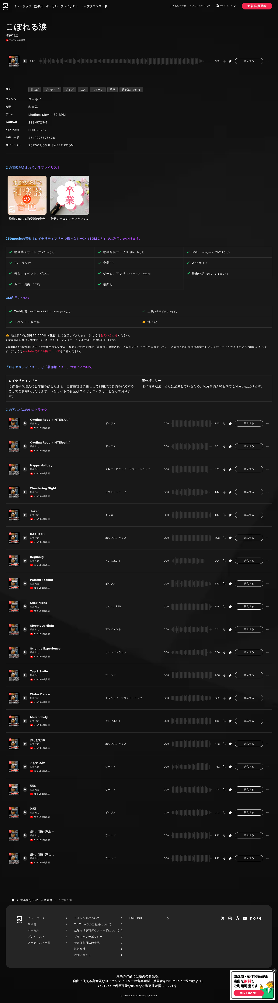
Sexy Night (38, 602)
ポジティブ (52, 89)
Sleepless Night (42, 625)
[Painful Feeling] (14, 583)
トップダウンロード (94, 6)
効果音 (38, 6)
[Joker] (14, 515)
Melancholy (39, 717)
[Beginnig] (14, 560)
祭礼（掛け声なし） (43, 854)
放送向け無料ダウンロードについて (97, 930)
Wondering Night (43, 488)
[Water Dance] (14, 698)
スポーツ (97, 89)
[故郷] (14, 812)
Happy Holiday (41, 465)
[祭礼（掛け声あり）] (14, 835)
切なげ (35, 89)
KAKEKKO (37, 534)
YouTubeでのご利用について (41, 351)
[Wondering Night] (14, 492)
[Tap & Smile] (14, 675)
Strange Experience (45, 648)
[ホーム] (13, 900)
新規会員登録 (257, 6)
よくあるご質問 (178, 6)
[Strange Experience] (14, 652)
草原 (112, 89)
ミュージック (22, 6)
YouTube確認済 (17, 40)
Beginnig (37, 557)
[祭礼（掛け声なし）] (14, 858)
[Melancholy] (14, 721)
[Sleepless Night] (14, 629)
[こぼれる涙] (14, 766)
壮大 (83, 89)
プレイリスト (69, 6)
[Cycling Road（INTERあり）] (14, 423)
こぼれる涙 (37, 763)
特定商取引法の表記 (87, 942)
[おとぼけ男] (14, 744)
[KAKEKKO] (14, 538)
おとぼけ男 (37, 740)
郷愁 (33, 786)
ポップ (70, 89)
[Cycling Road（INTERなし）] (14, 446)
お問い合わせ (109, 335)
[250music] (5, 6)
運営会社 (79, 948)
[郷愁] (14, 789)
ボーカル (52, 6)
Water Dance (40, 694)
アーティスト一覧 (39, 942)
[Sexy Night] (14, 606)
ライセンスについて (200, 6)
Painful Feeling (41, 580)
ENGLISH (135, 918)
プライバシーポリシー (88, 936)
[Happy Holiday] (14, 469)
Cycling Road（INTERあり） (51, 419)
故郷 (33, 808)
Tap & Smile (39, 671)
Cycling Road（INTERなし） (51, 442)
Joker (34, 511)
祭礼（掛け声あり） (43, 831)
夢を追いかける (131, 89)
